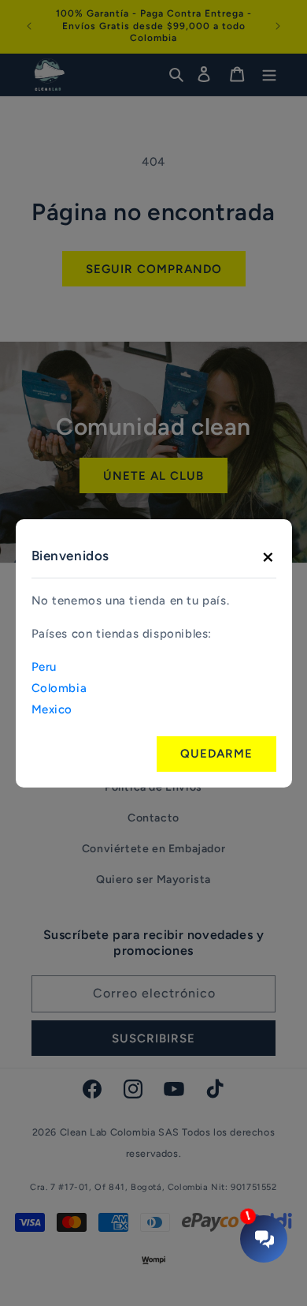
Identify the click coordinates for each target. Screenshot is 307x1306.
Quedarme (216, 754)
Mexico (52, 709)
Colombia (59, 688)
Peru (44, 667)
